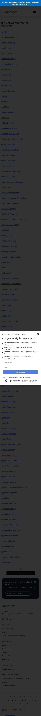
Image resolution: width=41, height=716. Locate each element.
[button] (38, 333)
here (27, 4)
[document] (20, 358)
